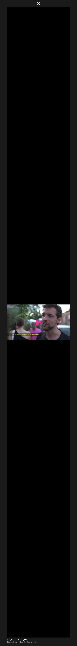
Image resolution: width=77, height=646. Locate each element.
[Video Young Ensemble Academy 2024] (38, 322)
